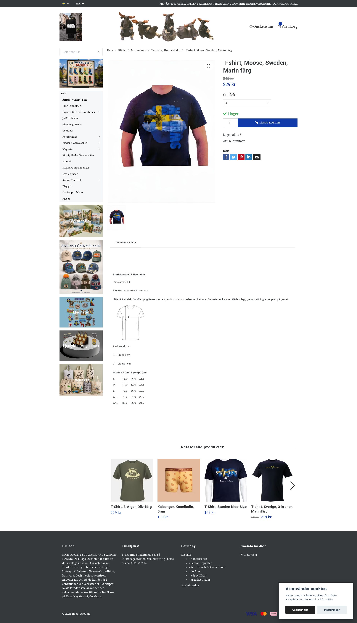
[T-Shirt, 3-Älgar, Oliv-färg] (132, 480)
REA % (66, 198)
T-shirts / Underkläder (166, 50)
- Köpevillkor (197, 575)
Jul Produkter (70, 118)
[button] (292, 485)
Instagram (250, 554)
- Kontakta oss (198, 558)
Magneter (68, 149)
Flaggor (67, 186)
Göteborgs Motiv (72, 124)
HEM (64, 93)
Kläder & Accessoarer (74, 143)
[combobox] (247, 103)
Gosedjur (67, 130)
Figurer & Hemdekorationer (78, 112)
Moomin (67, 161)
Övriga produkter (72, 192)
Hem (110, 50)
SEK (78, 3)
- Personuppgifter (200, 563)
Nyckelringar (70, 174)
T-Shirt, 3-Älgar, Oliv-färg (131, 507)
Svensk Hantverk (72, 180)
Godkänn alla (300, 609)
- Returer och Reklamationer (207, 567)
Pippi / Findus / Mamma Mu (78, 155)
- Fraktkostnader (199, 579)
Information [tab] (125, 242)
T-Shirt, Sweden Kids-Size (225, 507)
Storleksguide (190, 585)
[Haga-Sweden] (71, 27)
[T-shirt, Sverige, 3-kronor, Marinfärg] (272, 480)
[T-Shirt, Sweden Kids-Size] (225, 480)
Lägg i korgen (269, 122)
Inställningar (332, 609)
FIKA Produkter (71, 106)
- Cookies (194, 571)
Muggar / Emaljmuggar (75, 167)
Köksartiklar (69, 136)
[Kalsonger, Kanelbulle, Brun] (178, 480)
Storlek (229, 95)
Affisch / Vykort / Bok (74, 99)
